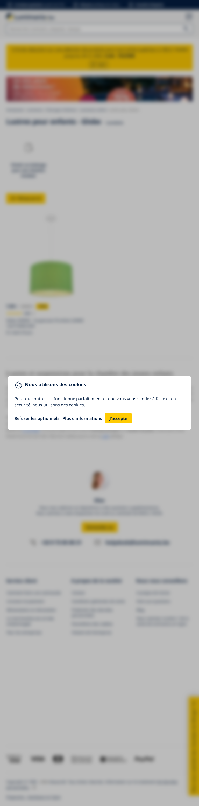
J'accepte (118, 418)
